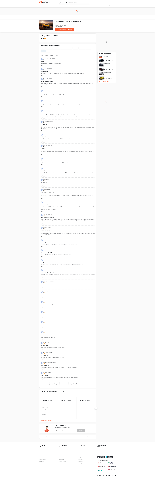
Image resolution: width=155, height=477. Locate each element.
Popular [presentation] (100, 56)
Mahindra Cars (105, 81)
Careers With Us (42, 457)
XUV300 (41, 17)
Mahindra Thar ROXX (108, 72)
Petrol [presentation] (42, 394)
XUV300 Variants (47, 420)
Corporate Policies (42, 463)
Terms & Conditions (42, 459)
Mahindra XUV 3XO (108, 76)
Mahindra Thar (107, 68)
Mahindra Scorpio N (108, 59)
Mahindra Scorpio (107, 63)
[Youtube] (109, 475)
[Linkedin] (115, 475)
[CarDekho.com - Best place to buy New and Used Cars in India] (44, 2)
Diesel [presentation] (46, 394)
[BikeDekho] (101, 462)
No (93, 436)
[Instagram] (112, 475)
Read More (56, 128)
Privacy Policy (41, 461)
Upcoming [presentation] (106, 56)
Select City (112, 5)
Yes (88, 436)
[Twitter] (106, 475)
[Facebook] (103, 475)
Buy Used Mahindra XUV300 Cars (64, 29)
